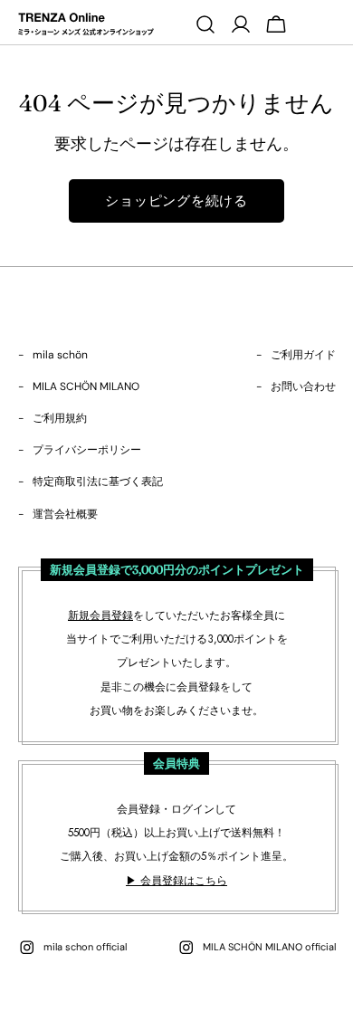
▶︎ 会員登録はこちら (176, 881)
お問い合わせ (303, 386)
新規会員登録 (100, 615)
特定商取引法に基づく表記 (98, 481)
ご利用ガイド (303, 355)
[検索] (205, 24)
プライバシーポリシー (87, 450)
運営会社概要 (65, 514)
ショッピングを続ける (176, 201)
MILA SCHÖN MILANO (86, 386)
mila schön (60, 355)
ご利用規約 (60, 418)
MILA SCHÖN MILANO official (269, 946)
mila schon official (85, 946)
